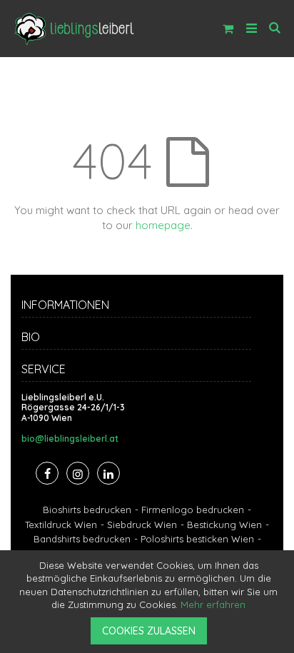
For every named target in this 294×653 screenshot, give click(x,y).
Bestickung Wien (224, 524)
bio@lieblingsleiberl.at (69, 439)
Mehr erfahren (213, 604)
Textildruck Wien (61, 524)
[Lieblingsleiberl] (74, 28)
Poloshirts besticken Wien (197, 539)
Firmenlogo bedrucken (192, 509)
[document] (149, 601)
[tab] (147, 307)
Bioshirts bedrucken (87, 509)
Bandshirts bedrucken (82, 539)
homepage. (164, 225)
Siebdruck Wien (142, 524)
